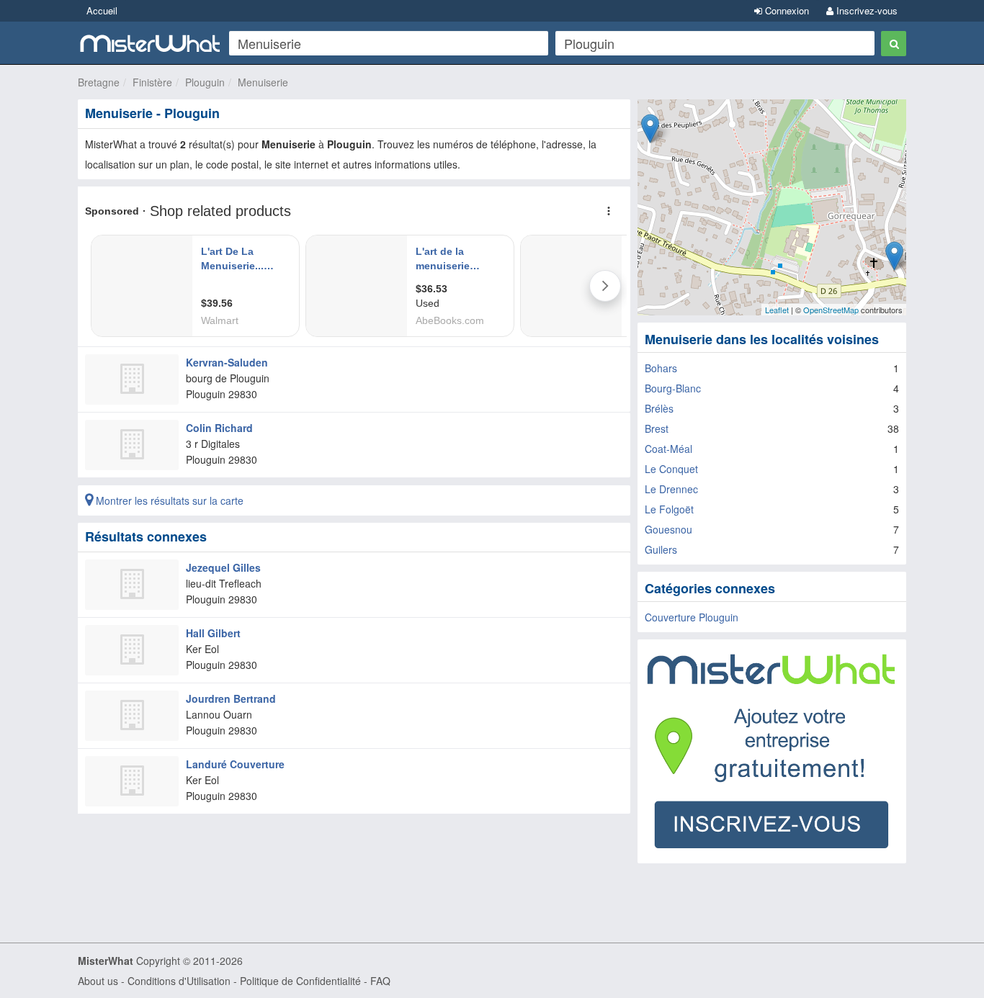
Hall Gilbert (213, 633)
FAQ (380, 981)
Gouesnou (668, 529)
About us (98, 981)
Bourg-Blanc (673, 388)
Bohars (661, 368)
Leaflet (777, 309)
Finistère (152, 82)
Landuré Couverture (235, 764)
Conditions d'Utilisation (179, 981)
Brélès (659, 408)
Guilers (661, 549)
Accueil (101, 10)
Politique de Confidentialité (300, 981)
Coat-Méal (668, 448)
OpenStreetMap (831, 309)
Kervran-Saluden (227, 362)
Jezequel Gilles (223, 567)
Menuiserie (263, 82)
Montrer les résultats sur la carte (168, 500)
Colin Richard (219, 428)
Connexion (785, 10)
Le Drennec (671, 489)
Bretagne (99, 82)
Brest (656, 428)
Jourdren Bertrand (231, 698)
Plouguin (205, 82)
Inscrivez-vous (865, 10)
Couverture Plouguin (691, 617)
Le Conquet (671, 469)
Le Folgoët (669, 509)
